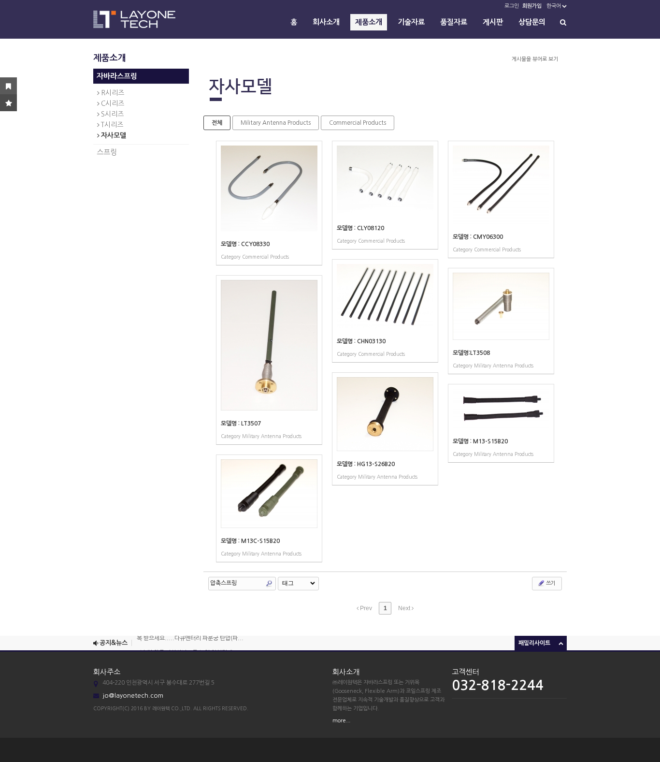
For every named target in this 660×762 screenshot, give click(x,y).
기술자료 (411, 22)
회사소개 (326, 22)
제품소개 (368, 22)
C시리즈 (112, 103)
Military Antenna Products (276, 123)
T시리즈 (112, 124)
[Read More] (269, 203)
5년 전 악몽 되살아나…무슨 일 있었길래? (186, 648)
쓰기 (550, 583)
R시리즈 (112, 92)
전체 (217, 123)
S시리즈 (112, 114)
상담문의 (531, 22)
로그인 (511, 6)
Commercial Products (357, 123)
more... (341, 720)
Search (269, 583)
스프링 (107, 152)
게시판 (493, 22)
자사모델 (113, 135)
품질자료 (453, 22)
